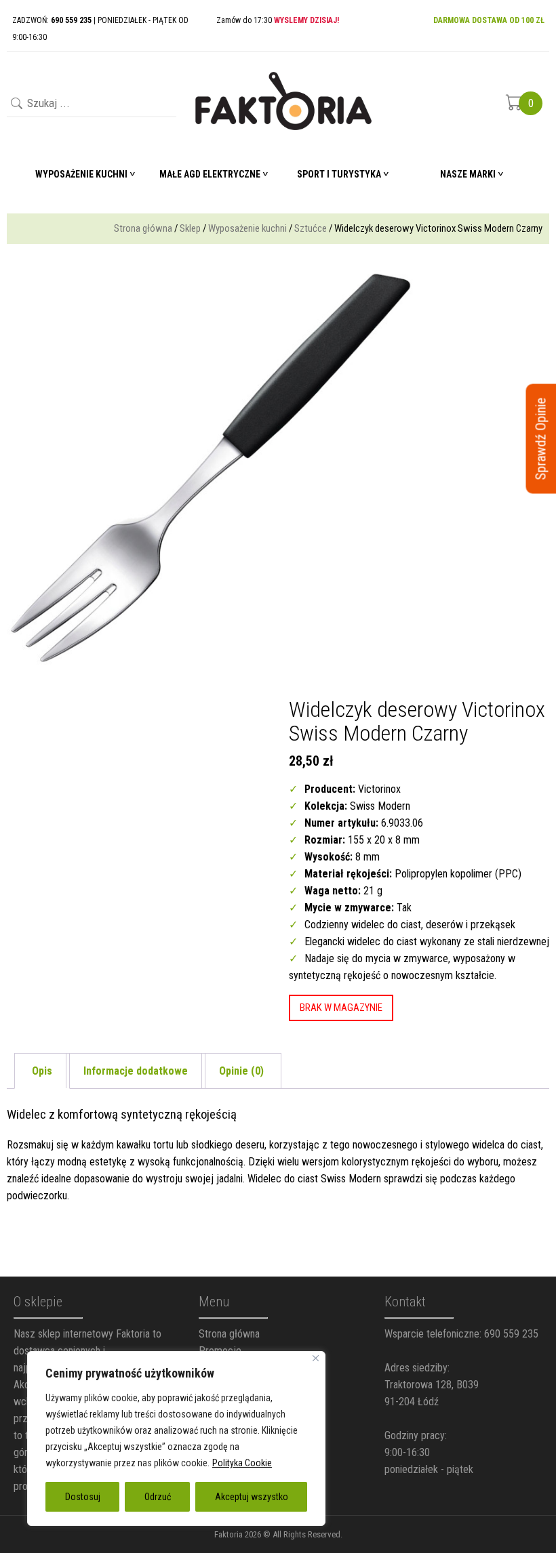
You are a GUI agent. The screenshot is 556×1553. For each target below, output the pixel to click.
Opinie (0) (241, 1070)
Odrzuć (157, 1496)
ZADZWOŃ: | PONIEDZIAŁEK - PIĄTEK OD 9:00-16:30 (100, 29)
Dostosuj (82, 1496)
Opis (42, 1070)
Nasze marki (468, 174)
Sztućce (310, 228)
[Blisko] (316, 1358)
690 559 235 (511, 1333)
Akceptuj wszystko (251, 1496)
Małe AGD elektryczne (209, 174)
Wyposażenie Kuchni (81, 174)
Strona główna (143, 228)
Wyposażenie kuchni (247, 228)
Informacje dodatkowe (135, 1070)
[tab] (42, 1071)
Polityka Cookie (242, 1462)
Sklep (190, 228)
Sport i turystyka (339, 174)
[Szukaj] (15, 104)
